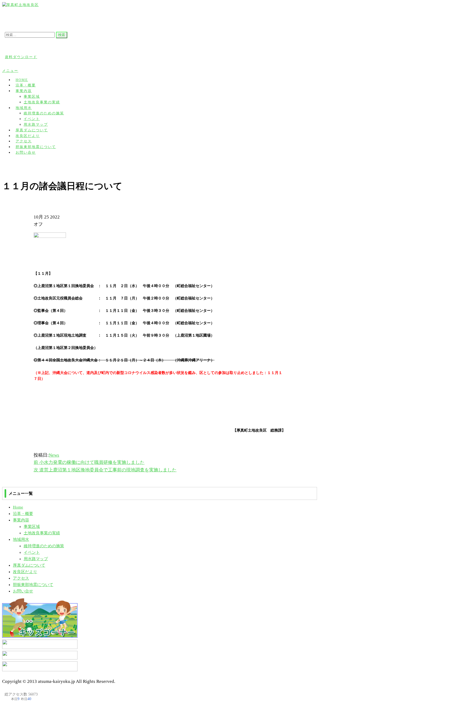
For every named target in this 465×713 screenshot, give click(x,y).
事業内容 (24, 91)
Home (18, 507)
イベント (32, 119)
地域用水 (24, 108)
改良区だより (25, 572)
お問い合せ (26, 152)
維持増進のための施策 (44, 113)
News (54, 455)
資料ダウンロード (21, 57)
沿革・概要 (23, 513)
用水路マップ (36, 559)
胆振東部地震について (33, 585)
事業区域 (32, 96)
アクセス (21, 578)
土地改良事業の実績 (42, 102)
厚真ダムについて (29, 565)
